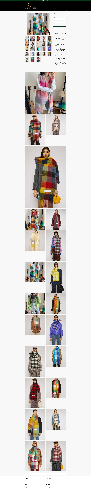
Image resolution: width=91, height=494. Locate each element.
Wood (25, 488)
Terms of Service (48, 485)
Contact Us (47, 483)
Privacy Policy (48, 484)
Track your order (48, 488)
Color (54, 17)
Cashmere (26, 484)
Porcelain (26, 487)
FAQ (46, 486)
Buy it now (60, 26)
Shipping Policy (48, 487)
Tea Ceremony (26, 486)
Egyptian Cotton (27, 485)
